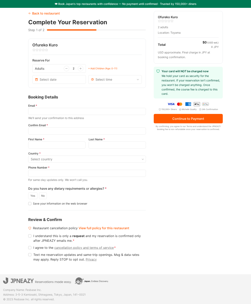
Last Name (97, 139)
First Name (36, 139)
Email (32, 105)
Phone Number (38, 167)
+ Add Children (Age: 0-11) (102, 68)
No (43, 195)
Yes (32, 195)
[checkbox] (29, 203)
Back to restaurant (46, 13)
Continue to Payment (188, 119)
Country (34, 153)
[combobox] (115, 79)
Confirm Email (38, 125)
